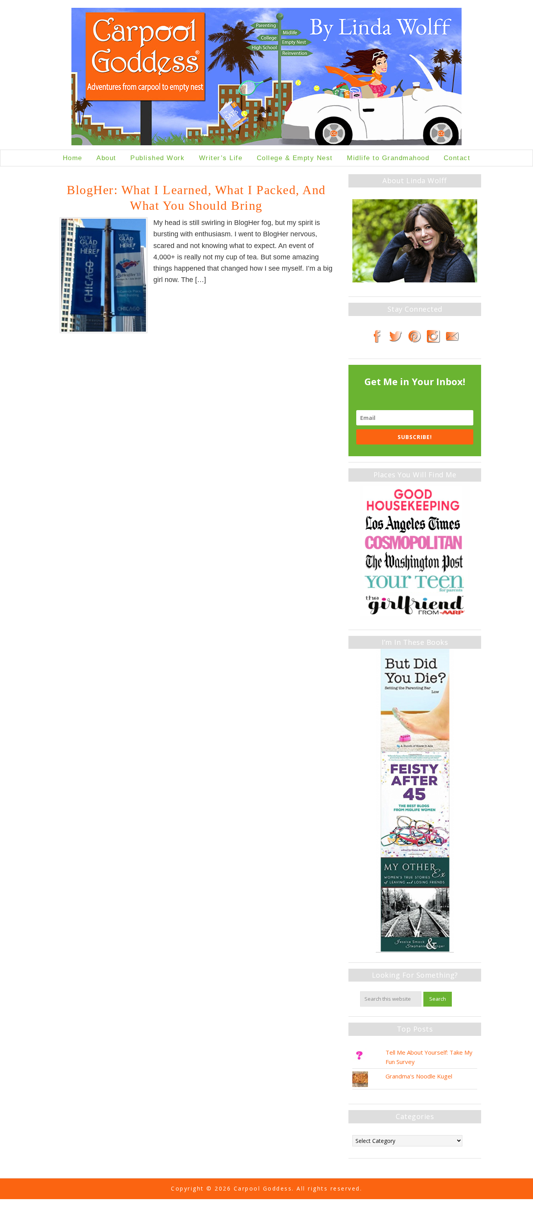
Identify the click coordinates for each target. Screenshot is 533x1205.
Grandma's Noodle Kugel (419, 1076)
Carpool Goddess (266, 79)
